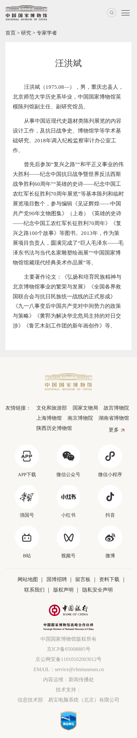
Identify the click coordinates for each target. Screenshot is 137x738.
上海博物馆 (49, 418)
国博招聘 (57, 579)
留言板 (82, 579)
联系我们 (34, 589)
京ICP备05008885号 (68, 649)
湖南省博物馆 (113, 418)
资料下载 (109, 579)
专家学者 (47, 33)
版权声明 (63, 589)
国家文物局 (85, 408)
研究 (26, 33)
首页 (10, 33)
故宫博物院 (116, 408)
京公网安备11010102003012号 (68, 659)
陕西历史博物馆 (54, 428)
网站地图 (28, 579)
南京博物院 (80, 418)
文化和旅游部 (51, 408)
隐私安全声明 (97, 589)
